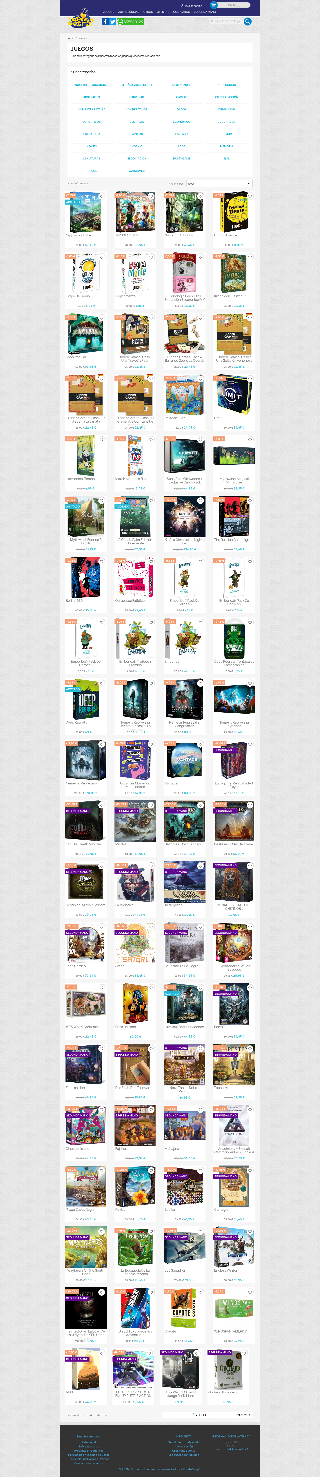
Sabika (170, 1209)
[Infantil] (91, 142)
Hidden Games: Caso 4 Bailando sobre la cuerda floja (184, 360)
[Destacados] (181, 80)
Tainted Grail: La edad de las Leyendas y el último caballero (86, 1335)
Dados (182, 109)
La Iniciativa (124, 905)
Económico (181, 122)
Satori (120, 966)
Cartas (181, 97)
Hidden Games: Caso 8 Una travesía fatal (135, 359)
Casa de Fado (125, 1027)
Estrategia (91, 134)
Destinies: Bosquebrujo (183, 844)
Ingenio (136, 146)
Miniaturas (91, 158)
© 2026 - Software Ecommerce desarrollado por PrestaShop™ (160, 1469)
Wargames (137, 171)
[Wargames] (137, 166)
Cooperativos (137, 109)
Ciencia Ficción (226, 97)
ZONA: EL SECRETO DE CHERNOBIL (234, 907)
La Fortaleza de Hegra (181, 966)
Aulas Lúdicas (129, 12)
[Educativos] (227, 117)
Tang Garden (76, 966)
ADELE (71, 1392)
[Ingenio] (137, 142)
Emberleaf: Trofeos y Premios (135, 663)
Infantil (92, 146)
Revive (120, 1209)
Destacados (181, 85)
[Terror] (91, 166)
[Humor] (227, 129)
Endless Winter (226, 1270)
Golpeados (181, 12)
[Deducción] (227, 105)
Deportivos (92, 122)
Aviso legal (89, 1442)
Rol (227, 158)
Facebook (105, 21)
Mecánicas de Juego (137, 85)
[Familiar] (137, 129)
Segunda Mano (205, 12)
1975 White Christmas (82, 1027)
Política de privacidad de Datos (89, 1455)
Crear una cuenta (183, 1450)
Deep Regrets (76, 722)
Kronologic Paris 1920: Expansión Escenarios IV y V (185, 299)
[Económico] (181, 117)
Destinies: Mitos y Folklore (86, 905)
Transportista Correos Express (88, 1459)
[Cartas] (181, 92)
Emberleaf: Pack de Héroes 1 (86, 663)
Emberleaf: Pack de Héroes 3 (185, 602)
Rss (130, 21)
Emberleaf (172, 661)
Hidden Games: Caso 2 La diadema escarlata (85, 420)
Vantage (171, 783)
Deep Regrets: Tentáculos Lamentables (234, 663)
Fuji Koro (121, 1148)
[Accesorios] (227, 80)
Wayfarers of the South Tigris (85, 1272)
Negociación (136, 158)
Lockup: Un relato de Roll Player (234, 785)
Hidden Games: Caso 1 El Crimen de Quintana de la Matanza (135, 421)
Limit (218, 418)
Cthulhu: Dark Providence (184, 1027)
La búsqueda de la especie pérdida (135, 1272)
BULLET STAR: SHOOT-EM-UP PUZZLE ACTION (133, 1394)
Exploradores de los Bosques (234, 968)
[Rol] (227, 154)
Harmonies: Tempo (80, 479)
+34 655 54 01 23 (237, 1449)
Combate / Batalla (91, 109)
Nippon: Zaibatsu (79, 235)
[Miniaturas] (91, 154)
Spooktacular (76, 357)
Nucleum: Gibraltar (179, 235)
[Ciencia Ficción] (227, 92)
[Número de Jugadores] (91, 80)
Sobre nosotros (88, 1446)
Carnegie (221, 1209)
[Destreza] (137, 117)
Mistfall (120, 844)
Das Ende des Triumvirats (134, 1088)
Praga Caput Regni (80, 1209)
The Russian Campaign (231, 540)
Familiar (136, 134)
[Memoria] (227, 142)
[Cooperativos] (137, 105)
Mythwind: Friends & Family (86, 541)
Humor (227, 134)
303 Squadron (175, 1270)
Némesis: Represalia (81, 783)
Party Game (181, 158)
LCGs (182, 146)
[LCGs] (181, 142)
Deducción (226, 109)
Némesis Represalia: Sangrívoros (184, 724)
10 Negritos (173, 905)
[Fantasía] (181, 129)
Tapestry (221, 1088)
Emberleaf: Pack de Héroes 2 (234, 602)
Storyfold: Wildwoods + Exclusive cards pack (184, 480)
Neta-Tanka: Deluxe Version (185, 1089)
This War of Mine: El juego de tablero (181, 1394)
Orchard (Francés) (222, 1392)
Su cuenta (184, 1436)
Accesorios (227, 85)
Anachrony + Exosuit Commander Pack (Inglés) (234, 1150)
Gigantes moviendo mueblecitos (135, 785)
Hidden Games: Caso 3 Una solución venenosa (234, 359)
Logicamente (125, 296)
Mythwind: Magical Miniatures (234, 480)
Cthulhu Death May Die (83, 844)
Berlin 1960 (74, 600)
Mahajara (172, 1148)
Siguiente (244, 1415)
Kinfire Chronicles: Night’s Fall (184, 541)
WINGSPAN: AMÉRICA (230, 1331)
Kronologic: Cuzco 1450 (232, 296)
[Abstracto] (91, 92)
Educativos (227, 122)
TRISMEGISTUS (126, 235)
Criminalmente (225, 235)
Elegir (219, 184)
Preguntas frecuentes (89, 1450)
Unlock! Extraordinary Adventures (135, 1333)
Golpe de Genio (78, 296)
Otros (148, 12)
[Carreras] (137, 92)
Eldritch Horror (77, 1088)
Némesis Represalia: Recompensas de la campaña (135, 726)
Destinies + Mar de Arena (233, 844)
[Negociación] (137, 154)
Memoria (226, 146)
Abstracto (91, 97)
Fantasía (181, 134)
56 (205, 1414)
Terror (91, 171)
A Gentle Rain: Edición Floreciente (135, 541)
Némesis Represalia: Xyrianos (234, 724)
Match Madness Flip (130, 479)
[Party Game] (181, 154)
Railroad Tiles (175, 418)
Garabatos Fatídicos (130, 600)
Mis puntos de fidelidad (183, 1455)
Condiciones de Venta (88, 1463)
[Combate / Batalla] (91, 105)
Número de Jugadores (91, 85)
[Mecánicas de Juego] (137, 80)
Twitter (112, 21)
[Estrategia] (91, 129)
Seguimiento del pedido (184, 1442)
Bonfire (220, 1027)
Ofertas (163, 12)
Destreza (137, 122)
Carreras (136, 97)
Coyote (170, 1331)
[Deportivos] (91, 117)
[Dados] (181, 105)
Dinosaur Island (77, 1148)
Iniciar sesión (184, 1446)
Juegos (108, 12)
